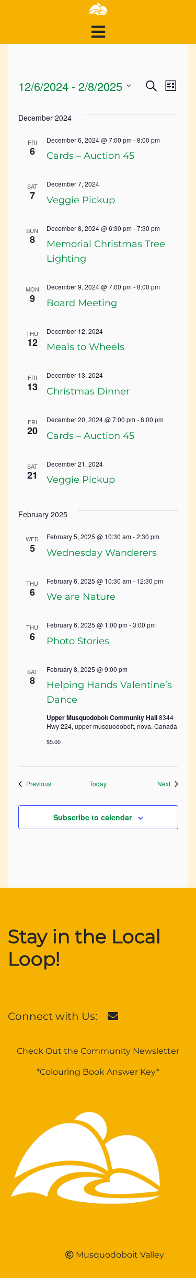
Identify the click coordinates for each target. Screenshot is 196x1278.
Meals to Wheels (85, 347)
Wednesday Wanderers (102, 553)
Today (98, 784)
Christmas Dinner (88, 391)
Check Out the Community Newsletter (98, 1051)
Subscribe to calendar (92, 817)
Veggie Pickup (81, 200)
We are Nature (81, 596)
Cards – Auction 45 (90, 155)
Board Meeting (82, 303)
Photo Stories (78, 641)
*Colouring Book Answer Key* (98, 1072)
